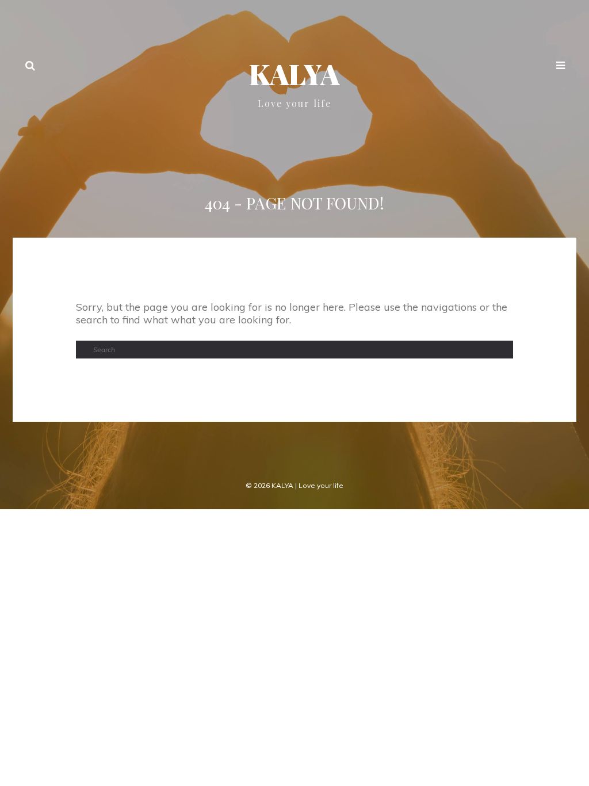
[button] (560, 67)
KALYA (294, 73)
